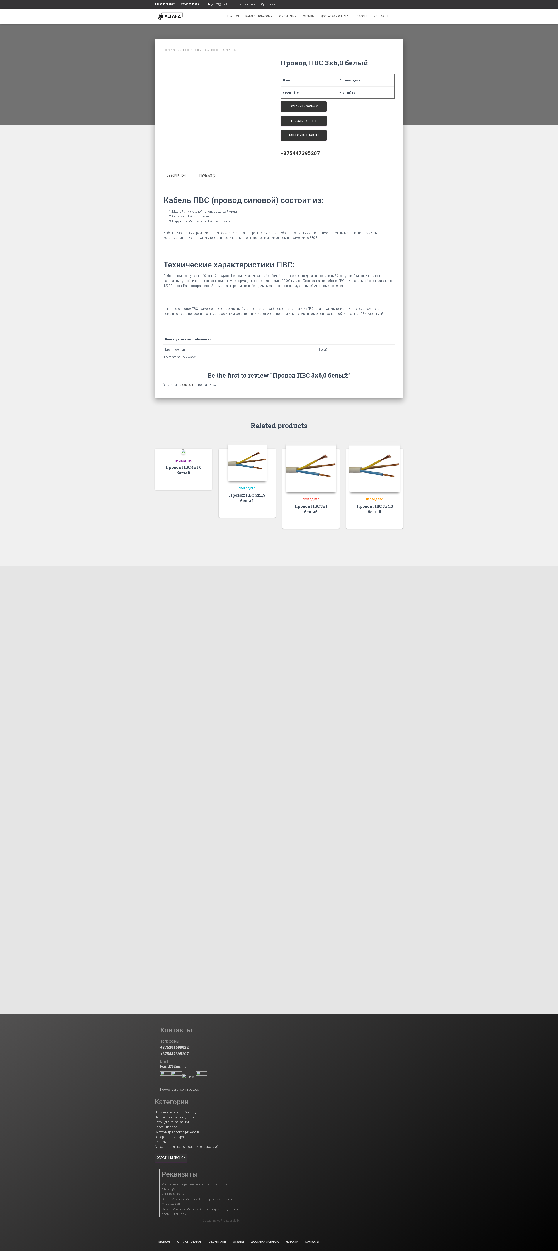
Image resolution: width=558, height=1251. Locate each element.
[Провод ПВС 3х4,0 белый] (374, 467)
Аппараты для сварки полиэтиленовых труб (186, 1146)
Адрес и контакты (304, 135)
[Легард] (169, 16)
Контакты (381, 16)
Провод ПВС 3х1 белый (310, 509)
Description (176, 175)
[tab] (179, 176)
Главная (233, 16)
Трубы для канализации (172, 1122)
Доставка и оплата (334, 16)
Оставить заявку (304, 106)
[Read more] (203, 482)
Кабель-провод (181, 49)
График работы (303, 121)
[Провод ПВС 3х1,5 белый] (247, 461)
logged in (188, 384)
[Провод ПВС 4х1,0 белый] (183, 451)
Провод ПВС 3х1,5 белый (247, 498)
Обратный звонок (171, 1158)
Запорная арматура (169, 1137)
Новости (361, 16)
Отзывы (308, 16)
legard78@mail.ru (219, 4)
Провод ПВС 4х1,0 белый (183, 470)
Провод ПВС (200, 49)
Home (166, 49)
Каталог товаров (257, 16)
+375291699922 (165, 4)
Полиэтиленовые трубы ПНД (175, 1112)
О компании (287, 16)
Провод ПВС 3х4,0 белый (375, 509)
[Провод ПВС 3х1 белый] (311, 467)
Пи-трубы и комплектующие (175, 1117)
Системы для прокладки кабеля (177, 1132)
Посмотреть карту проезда (179, 1089)
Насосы (160, 1142)
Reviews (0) (208, 175)
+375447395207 (189, 4)
